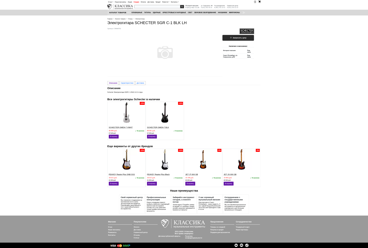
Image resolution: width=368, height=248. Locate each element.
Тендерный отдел (242, 227)
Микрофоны (234, 12)
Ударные (157, 12)
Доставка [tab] (140, 83)
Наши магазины (120, 2)
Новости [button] (165, 2)
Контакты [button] (174, 2)
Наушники (222, 12)
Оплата (143, 2)
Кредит (158, 2)
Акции (130, 2)
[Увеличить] (164, 52)
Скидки (136, 2)
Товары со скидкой (217, 227)
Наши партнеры (242, 230)
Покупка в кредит (217, 230)
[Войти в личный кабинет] (255, 1)
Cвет (190, 12)
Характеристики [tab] (127, 83)
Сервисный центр (141, 232)
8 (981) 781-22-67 (219, 7)
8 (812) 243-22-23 (232, 7)
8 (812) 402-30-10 (206, 7)
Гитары (147, 12)
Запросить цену (239, 38)
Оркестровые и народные (174, 12)
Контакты (111, 235)
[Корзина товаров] (259, 1)
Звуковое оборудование (205, 12)
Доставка (150, 2)
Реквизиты (112, 232)
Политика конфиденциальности (193, 237)
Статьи (136, 238)
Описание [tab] (113, 83)
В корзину (113, 136)
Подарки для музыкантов (220, 232)
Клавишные (137, 12)
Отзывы (137, 235)
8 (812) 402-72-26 (192, 7)
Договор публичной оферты (169, 236)
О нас (110, 227)
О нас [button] (110, 2)
